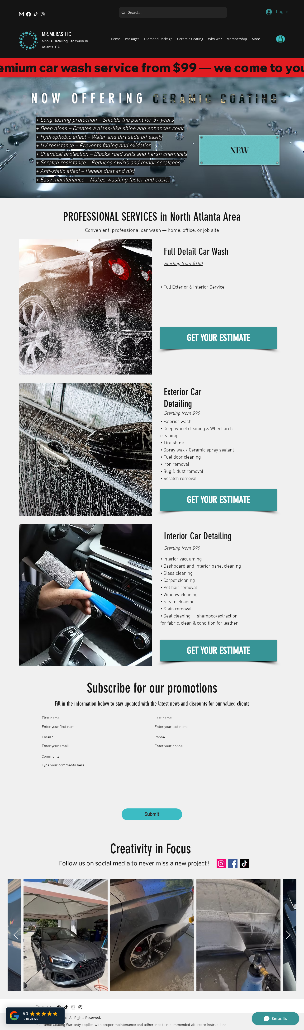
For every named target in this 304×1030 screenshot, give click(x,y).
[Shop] (280, 39)
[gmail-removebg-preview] (21, 14)
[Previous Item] (16, 935)
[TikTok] (244, 863)
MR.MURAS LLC (56, 34)
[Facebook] (28, 14)
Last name (163, 718)
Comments (51, 757)
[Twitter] (35, 14)
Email (46, 737)
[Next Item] (288, 935)
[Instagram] (42, 14)
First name (51, 718)
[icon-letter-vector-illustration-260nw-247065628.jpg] (73, 1007)
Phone (160, 737)
